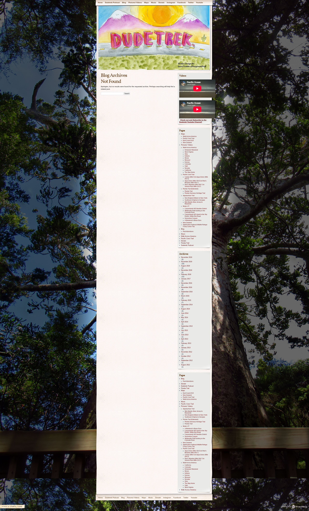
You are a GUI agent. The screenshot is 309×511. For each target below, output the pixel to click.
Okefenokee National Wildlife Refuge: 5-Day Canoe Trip (195, 225)
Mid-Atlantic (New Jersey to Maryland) (194, 203)
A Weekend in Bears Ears (193, 220)
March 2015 (185, 296)
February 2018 (186, 274)
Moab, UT (186, 206)
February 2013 (186, 343)
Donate (161, 3)
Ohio (186, 154)
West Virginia (189, 152)
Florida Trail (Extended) (190, 189)
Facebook (181, 3)
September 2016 (187, 292)
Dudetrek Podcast (112, 3)
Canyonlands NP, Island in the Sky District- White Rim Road (196, 215)
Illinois (187, 158)
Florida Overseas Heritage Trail (195, 193)
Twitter (191, 3)
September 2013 (187, 326)
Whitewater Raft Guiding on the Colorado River (195, 211)
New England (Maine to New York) (196, 198)
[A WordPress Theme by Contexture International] (15, 507)
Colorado (188, 164)
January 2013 (185, 348)
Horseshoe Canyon (191, 218)
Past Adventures (188, 231)
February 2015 (186, 300)
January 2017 (185, 279)
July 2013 (184, 330)
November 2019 (186, 262)
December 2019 (186, 257)
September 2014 (187, 305)
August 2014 (185, 309)
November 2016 (186, 287)
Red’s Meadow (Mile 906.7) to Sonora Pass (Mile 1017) (194, 185)
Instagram (171, 3)
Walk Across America (190, 136)
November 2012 (186, 352)
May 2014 (184, 317)
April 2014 (184, 322)
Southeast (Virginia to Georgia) (195, 200)
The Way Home (190, 172)
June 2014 (184, 313)
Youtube (199, 3)
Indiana (187, 156)
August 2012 (185, 365)
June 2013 (184, 335)
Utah (186, 166)
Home (100, 3)
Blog (124, 3)
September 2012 (187, 360)
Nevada (187, 168)
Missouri (187, 160)
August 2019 (185, 266)
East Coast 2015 (188, 140)
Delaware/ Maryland (191, 150)
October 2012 (185, 356)
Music (153, 3)
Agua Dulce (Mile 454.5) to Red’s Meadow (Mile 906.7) (195, 182)
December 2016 (186, 283)
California (188, 170)
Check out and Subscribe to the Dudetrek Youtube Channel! (192, 121)
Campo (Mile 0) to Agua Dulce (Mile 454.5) (196, 178)
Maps (146, 3)
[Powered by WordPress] (295, 507)
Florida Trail (189, 191)
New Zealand (187, 142)
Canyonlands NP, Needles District (196, 208)
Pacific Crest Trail (188, 138)
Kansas (187, 162)
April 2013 (184, 339)
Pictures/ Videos (135, 3)
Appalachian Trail (188, 195)
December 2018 (186, 270)
